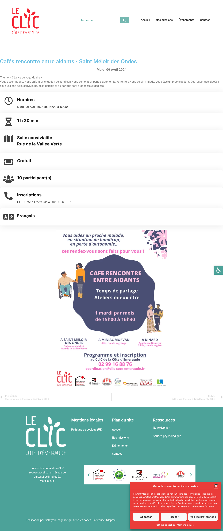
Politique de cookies (165, 525)
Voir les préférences (203, 516)
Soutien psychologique (167, 436)
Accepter (146, 516)
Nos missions (164, 20)
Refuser (174, 516)
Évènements (186, 20)
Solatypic (50, 520)
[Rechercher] (124, 20)
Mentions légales (185, 525)
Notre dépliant (161, 427)
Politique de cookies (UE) (87, 429)
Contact (205, 20)
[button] (218, 270)
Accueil (145, 20)
